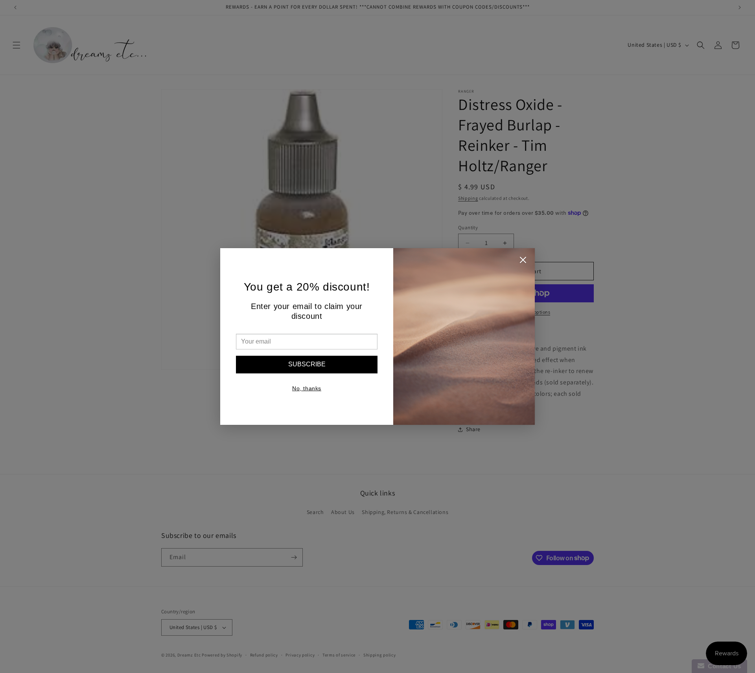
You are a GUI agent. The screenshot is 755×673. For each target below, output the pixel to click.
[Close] (523, 262)
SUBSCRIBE (307, 364)
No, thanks (306, 388)
